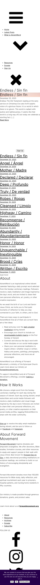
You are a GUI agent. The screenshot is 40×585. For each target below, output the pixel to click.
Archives (7, 520)
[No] (37, 577)
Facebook (7, 429)
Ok (12, 581)
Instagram (19, 429)
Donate (7, 65)
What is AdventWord (12, 35)
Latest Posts (9, 32)
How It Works (14, 57)
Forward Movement (8, 444)
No (16, 581)
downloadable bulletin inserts (16, 335)
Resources (8, 63)
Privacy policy (24, 581)
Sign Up (7, 68)
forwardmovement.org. (9, 370)
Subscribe (8, 526)
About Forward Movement (19, 60)
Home (6, 29)
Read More (4, 120)
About (11, 54)
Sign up (3, 423)
